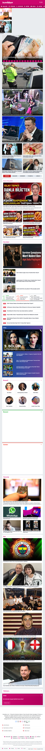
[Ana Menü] (41, 2)
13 (35, 61)
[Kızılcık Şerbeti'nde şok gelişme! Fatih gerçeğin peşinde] (9, 288)
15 (41, 61)
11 (30, 61)
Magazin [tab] (15, 176)
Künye (24, 748)
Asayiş (35, 295)
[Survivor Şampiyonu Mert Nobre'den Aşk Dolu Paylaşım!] (22, 256)
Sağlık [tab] (38, 176)
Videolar (12, 748)
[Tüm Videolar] (41, 327)
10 (27, 61)
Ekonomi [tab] (22, 176)
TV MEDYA (22, 738)
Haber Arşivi (26, 730)
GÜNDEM (12, 6)
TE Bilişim (35, 748)
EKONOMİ (20, 6)
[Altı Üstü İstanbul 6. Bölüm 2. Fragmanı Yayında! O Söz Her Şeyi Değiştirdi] (8, 354)
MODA (34, 6)
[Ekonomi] (41, 412)
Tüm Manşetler (27, 727)
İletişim (18, 748)
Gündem (21, 295)
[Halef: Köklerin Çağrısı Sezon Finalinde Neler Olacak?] (9, 272)
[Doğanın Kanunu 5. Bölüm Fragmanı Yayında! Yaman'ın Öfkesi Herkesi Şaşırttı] (8, 373)
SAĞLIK (40, 6)
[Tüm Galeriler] (41, 242)
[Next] (27, 721)
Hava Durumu (6, 725)
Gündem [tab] (7, 176)
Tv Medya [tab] (30, 176)
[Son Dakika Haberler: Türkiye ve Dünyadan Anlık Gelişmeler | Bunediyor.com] (7, 2)
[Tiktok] (25, 721)
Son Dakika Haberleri (7, 730)
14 (38, 61)
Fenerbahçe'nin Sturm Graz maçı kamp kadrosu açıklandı (20, 310)
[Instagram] (22, 721)
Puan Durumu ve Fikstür (8, 727)
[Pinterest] (20, 721)
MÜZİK (27, 6)
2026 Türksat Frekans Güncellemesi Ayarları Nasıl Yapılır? (20, 303)
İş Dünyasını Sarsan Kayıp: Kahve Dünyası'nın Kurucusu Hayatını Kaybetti (23, 307)
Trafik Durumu (27, 725)
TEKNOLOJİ (15, 738)
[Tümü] (41, 380)
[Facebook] (16, 721)
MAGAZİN (4, 6)
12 (33, 61)
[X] (18, 721)
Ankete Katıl (6, 702)
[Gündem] (41, 444)
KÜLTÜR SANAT (30, 738)
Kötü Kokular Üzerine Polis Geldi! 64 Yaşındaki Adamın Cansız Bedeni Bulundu (38, 298)
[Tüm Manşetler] (41, 180)
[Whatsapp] (29, 721)
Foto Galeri (6, 748)
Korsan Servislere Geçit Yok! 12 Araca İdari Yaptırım (24, 298)
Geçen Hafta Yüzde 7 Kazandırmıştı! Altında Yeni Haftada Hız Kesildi (10, 298)
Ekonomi (7, 295)
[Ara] (40, 2)
